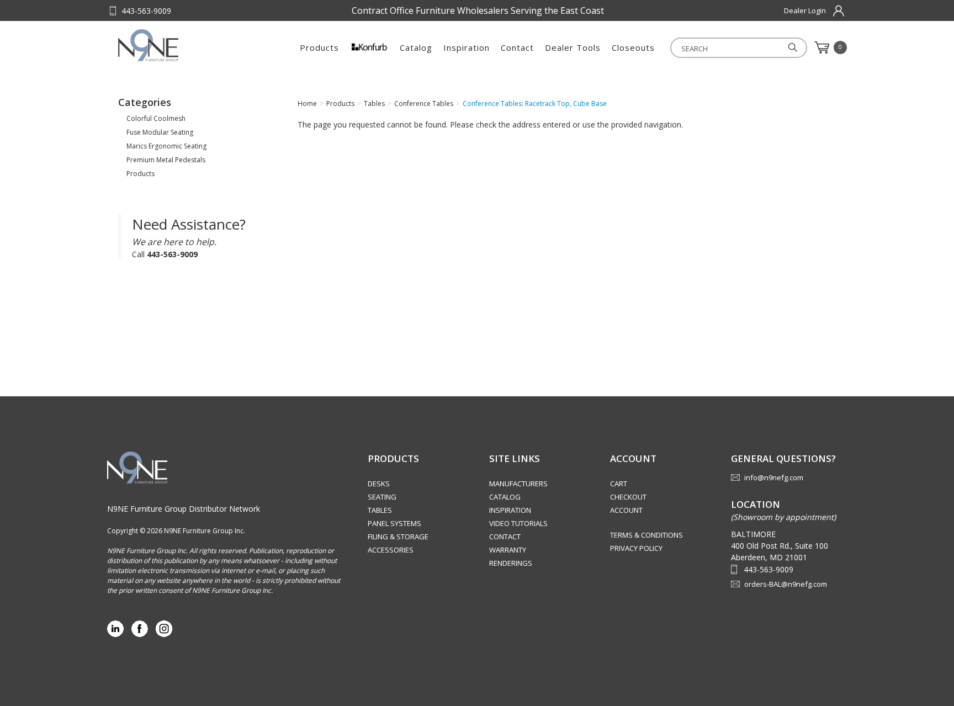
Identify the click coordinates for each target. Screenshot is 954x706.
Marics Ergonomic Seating (166, 146)
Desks (379, 484)
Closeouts (633, 47)
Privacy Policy (636, 548)
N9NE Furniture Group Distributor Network (183, 508)
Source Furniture (172, 45)
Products (319, 47)
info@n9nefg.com (773, 477)
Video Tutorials (518, 523)
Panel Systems (394, 523)
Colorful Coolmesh (156, 118)
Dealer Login (805, 10)
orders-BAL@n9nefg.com (785, 584)
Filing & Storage (398, 537)
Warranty (507, 550)
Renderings (510, 563)
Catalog (416, 47)
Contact (517, 47)
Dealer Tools (573, 47)
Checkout (628, 497)
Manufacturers (518, 484)
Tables (380, 510)
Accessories (391, 550)
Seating (382, 497)
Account (626, 510)
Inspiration (466, 47)
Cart (618, 484)
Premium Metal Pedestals (165, 159)
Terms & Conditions (646, 535)
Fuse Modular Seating (159, 132)
